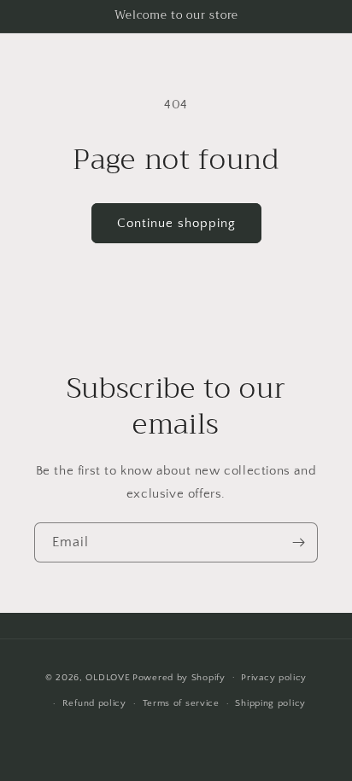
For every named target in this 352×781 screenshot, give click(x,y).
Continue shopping (176, 223)
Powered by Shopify (179, 677)
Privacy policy (274, 678)
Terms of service (181, 703)
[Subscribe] (298, 542)
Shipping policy (270, 703)
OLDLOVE (107, 677)
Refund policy (94, 703)
